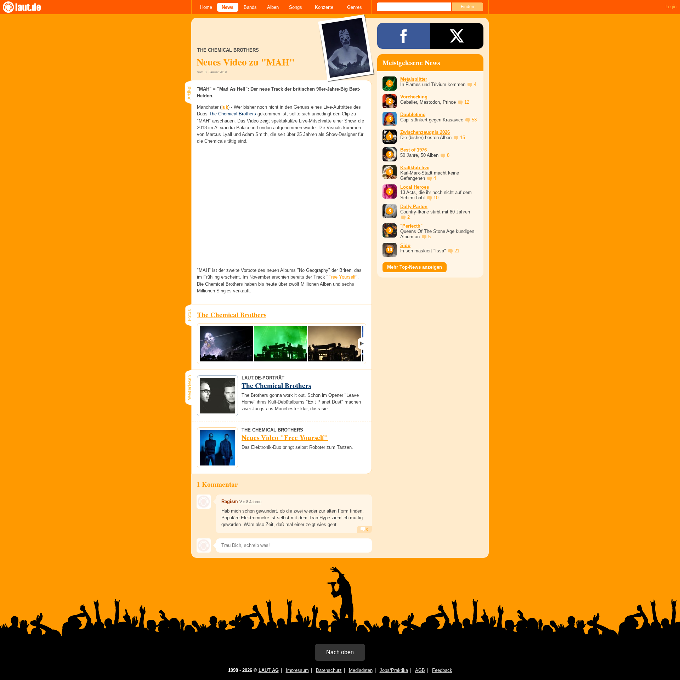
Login (670, 6)
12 (466, 102)
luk (224, 107)
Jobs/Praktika (394, 670)
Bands (250, 7)
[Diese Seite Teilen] (403, 36)
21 (456, 250)
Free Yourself (342, 277)
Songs (295, 7)
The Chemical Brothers (232, 113)
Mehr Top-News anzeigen (414, 267)
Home (206, 7)
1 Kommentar (217, 484)
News (227, 7)
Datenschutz (329, 670)
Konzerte (324, 7)
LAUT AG (269, 670)
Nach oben (340, 652)
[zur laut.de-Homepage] (28, 7)
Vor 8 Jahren (250, 501)
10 (436, 197)
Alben (273, 7)
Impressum (297, 670)
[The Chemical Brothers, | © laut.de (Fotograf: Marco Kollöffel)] (226, 343)
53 (474, 119)
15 (462, 137)
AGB (420, 670)
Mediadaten (361, 670)
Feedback (442, 670)
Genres (354, 7)
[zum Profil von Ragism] (204, 502)
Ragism (229, 501)
